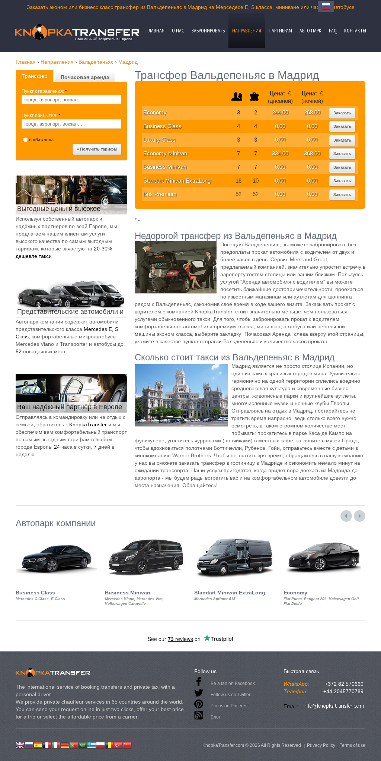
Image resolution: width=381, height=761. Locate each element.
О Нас (178, 30)
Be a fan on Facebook (233, 683)
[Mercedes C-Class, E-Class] (56, 535)
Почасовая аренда (85, 77)
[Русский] (29, 745)
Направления (246, 30)
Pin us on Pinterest (230, 705)
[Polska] (100, 745)
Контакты (355, 30)
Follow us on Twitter (230, 694)
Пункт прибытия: (41, 115)
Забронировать (208, 30)
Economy (155, 112)
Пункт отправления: (44, 91)
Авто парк (310, 30)
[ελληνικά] (91, 745)
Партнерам (280, 30)
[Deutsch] (64, 745)
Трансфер (35, 76)
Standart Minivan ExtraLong (177, 180)
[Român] (109, 745)
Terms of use (352, 745)
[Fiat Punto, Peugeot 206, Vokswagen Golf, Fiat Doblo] (324, 535)
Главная (155, 30)
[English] (20, 745)
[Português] (73, 745)
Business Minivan (164, 167)
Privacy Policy (321, 745)
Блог (215, 717)
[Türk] (118, 745)
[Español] (37, 745)
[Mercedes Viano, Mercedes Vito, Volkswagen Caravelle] (146, 535)
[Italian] (55, 745)
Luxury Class (159, 139)
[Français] (46, 745)
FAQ (333, 30)
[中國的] (127, 745)
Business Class (162, 126)
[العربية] (82, 745)
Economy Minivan (165, 153)
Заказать (342, 113)
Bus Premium (160, 194)
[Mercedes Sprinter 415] (235, 535)
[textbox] (71, 99)
